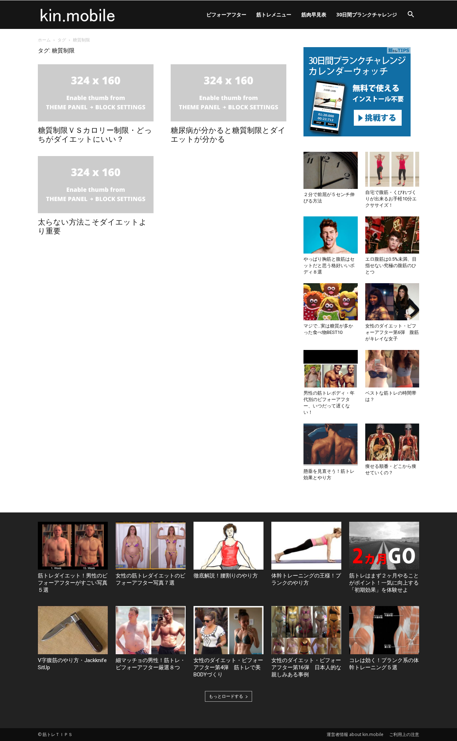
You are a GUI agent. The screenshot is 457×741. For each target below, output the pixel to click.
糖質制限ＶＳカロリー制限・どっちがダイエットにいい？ (95, 135)
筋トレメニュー (273, 14)
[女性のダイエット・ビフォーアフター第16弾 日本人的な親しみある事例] (306, 630)
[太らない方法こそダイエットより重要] (96, 184)
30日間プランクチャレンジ (366, 14)
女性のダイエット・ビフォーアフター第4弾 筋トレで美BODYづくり (228, 667)
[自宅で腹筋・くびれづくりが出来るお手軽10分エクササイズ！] (392, 169)
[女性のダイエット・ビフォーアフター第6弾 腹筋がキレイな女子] (392, 301)
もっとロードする (226, 696)
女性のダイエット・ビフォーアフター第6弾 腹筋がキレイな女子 (392, 332)
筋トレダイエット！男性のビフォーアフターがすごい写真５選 (72, 582)
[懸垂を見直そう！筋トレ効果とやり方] (330, 445)
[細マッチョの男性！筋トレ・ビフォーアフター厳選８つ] (151, 630)
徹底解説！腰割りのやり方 (226, 575)
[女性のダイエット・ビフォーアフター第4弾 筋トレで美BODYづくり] (228, 630)
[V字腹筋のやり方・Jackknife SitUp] (73, 630)
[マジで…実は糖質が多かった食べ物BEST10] (330, 301)
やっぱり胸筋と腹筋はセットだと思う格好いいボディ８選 (329, 265)
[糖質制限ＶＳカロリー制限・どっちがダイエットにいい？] (96, 92)
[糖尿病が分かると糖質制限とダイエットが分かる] (228, 92)
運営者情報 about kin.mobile (355, 734)
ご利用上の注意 (404, 734)
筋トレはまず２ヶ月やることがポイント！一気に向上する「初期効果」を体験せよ (384, 582)
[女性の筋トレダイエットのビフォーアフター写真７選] (151, 546)
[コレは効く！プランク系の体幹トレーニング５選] (384, 630)
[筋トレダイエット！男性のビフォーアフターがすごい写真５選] (73, 546)
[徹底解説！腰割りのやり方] (228, 546)
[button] (410, 15)
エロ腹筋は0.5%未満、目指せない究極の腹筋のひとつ (391, 265)
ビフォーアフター (226, 14)
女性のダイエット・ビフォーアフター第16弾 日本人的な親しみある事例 (306, 667)
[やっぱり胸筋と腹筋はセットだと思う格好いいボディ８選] (330, 235)
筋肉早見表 (313, 14)
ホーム (44, 40)
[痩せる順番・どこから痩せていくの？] (392, 442)
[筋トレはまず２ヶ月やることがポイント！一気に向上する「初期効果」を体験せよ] (384, 546)
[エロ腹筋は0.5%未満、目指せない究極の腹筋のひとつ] (392, 235)
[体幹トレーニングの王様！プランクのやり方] (306, 546)
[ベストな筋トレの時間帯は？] (392, 368)
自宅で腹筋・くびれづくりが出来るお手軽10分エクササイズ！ (391, 199)
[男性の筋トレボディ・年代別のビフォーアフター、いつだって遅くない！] (330, 368)
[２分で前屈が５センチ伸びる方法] (330, 170)
